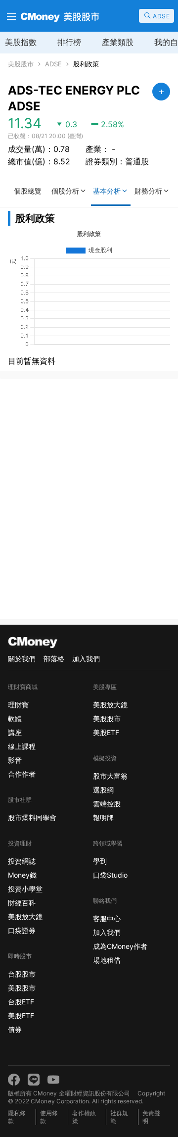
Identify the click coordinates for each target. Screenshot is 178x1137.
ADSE (53, 64)
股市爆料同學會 (32, 817)
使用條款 (49, 1117)
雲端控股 (107, 803)
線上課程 (22, 746)
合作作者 (22, 774)
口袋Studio (110, 875)
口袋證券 (22, 930)
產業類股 (118, 42)
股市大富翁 (110, 776)
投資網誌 (22, 861)
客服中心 (107, 918)
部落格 (54, 658)
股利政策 (86, 64)
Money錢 (22, 875)
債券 (15, 1029)
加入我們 (86, 658)
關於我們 (22, 658)
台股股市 (22, 974)
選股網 (103, 790)
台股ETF (21, 1001)
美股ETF (21, 1015)
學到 (100, 861)
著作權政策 (84, 1117)
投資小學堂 (25, 889)
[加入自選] (161, 91)
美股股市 (21, 64)
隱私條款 (17, 1117)
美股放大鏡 (25, 916)
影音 (15, 760)
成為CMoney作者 (120, 946)
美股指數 (21, 42)
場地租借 (107, 960)
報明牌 (103, 817)
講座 (15, 732)
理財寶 (18, 704)
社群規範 (119, 1117)
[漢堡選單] (10, 16)
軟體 (15, 718)
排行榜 (69, 42)
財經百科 (22, 902)
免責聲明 (151, 1117)
